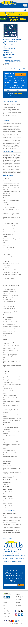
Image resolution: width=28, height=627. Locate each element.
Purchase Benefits (7, 65)
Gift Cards (18, 600)
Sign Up (21, 584)
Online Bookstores (7, 617)
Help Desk (18, 602)
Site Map (5, 614)
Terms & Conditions (8, 616)
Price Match (6, 610)
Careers (5, 602)
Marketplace (18, 605)
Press (5, 608)
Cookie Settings (7, 613)
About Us (18, 593)
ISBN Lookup (18, 604)
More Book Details (7, 57)
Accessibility (18, 594)
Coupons (5, 605)
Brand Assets (18, 599)
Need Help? (8, 623)
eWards (5, 607)
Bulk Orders (6, 600)
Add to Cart (20, 74)
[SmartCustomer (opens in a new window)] (14, 96)
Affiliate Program (19, 596)
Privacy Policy (6, 611)
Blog (4, 604)
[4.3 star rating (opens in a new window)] (18, 93)
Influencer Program (20, 597)
